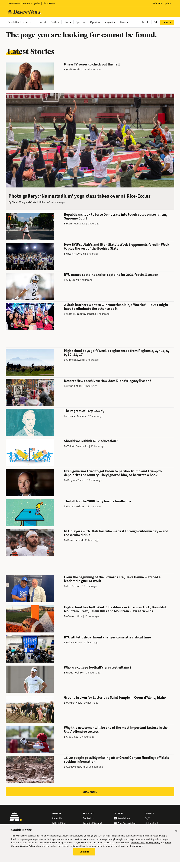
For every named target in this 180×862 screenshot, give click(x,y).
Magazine (110, 22)
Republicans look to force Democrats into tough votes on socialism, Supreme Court (115, 216)
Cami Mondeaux (76, 223)
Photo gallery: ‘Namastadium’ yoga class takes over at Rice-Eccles (79, 196)
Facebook (153, 823)
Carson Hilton (74, 616)
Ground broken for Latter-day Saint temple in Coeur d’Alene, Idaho (115, 697)
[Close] (176, 832)
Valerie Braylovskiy (78, 446)
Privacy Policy (153, 842)
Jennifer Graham (76, 416)
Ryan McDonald (76, 253)
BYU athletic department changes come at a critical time (107, 637)
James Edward (75, 360)
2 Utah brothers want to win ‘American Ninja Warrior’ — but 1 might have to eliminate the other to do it (116, 306)
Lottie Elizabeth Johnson (81, 314)
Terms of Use (137, 842)
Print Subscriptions (162, 3)
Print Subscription (126, 823)
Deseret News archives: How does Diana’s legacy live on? (107, 380)
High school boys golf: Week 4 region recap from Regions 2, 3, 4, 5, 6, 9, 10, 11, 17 (116, 352)
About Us (57, 818)
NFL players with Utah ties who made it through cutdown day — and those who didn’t (116, 533)
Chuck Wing (18, 202)
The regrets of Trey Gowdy (84, 411)
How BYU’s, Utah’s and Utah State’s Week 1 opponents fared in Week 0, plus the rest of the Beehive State (116, 246)
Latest (42, 22)
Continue (84, 851)
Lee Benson (73, 586)
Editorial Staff (59, 823)
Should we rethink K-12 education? (91, 441)
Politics (54, 22)
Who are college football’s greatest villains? (97, 667)
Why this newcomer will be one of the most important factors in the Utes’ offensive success (116, 729)
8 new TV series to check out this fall (92, 64)
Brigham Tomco (76, 480)
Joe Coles (72, 736)
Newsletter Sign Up (18, 22)
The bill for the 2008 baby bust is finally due (97, 501)
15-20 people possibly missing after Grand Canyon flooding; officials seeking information (116, 759)
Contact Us (88, 818)
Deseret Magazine (31, 3)
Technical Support (92, 823)
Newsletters (123, 818)
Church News (49, 3)
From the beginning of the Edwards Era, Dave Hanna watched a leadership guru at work (112, 579)
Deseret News (14, 3)
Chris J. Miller (37, 202)
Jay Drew (72, 280)
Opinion (95, 22)
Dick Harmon (74, 642)
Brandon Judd (75, 540)
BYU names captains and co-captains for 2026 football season (111, 274)
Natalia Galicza (75, 506)
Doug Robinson (75, 672)
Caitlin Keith (74, 69)
